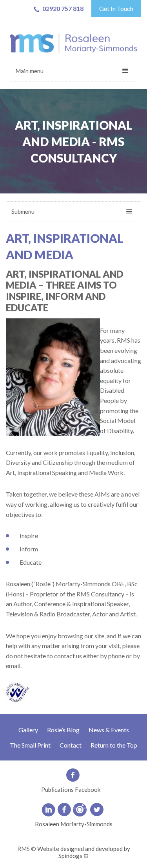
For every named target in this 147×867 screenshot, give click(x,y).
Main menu (29, 70)
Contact (71, 745)
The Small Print (30, 745)
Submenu (22, 211)
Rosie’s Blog (63, 729)
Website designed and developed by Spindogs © (83, 852)
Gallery (28, 729)
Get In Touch (116, 8)
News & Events (109, 729)
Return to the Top (114, 745)
